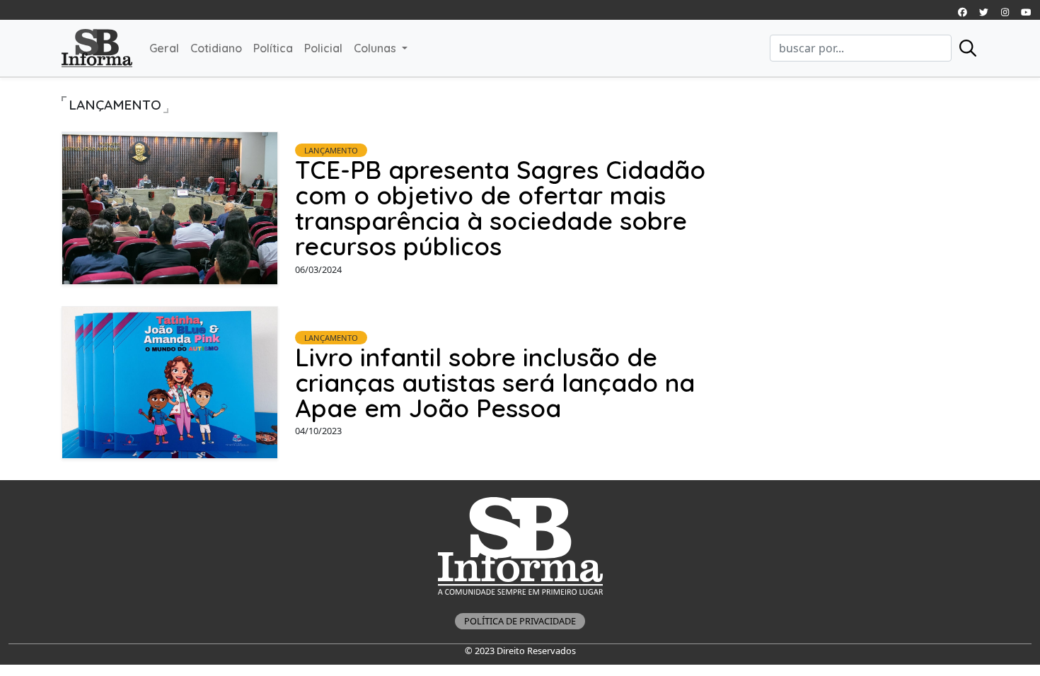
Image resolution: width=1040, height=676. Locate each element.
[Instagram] (962, 12)
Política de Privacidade (520, 620)
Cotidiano (216, 48)
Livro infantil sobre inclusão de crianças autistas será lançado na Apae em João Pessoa (495, 383)
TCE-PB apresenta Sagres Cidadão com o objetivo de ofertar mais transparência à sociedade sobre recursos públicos (500, 208)
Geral (164, 48)
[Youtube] (1026, 12)
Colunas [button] (376, 48)
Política (273, 48)
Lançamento (331, 150)
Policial (323, 48)
